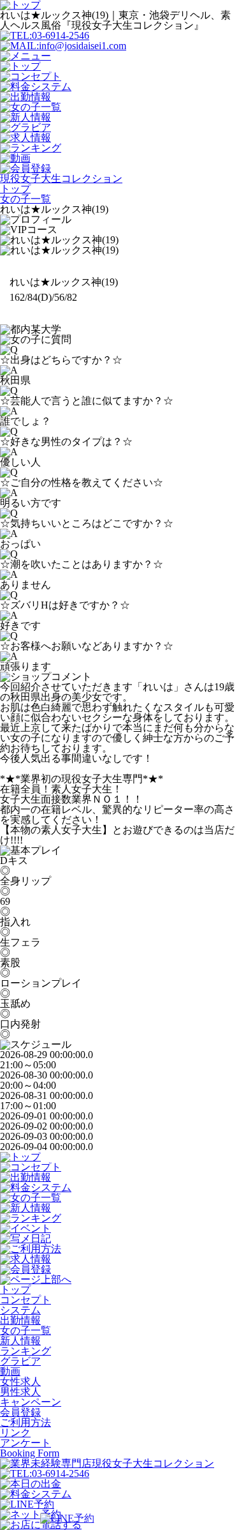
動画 (10, 1371)
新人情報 (20, 1340)
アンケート (25, 1442)
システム (20, 1310)
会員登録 (20, 1412)
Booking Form (29, 1453)
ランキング (25, 1350)
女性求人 (20, 1381)
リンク (15, 1432)
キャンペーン (30, 1402)
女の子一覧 (25, 1330)
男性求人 (20, 1391)
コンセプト (25, 1299)
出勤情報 (20, 1320)
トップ (15, 1289)
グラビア (20, 1361)
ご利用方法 (25, 1422)
